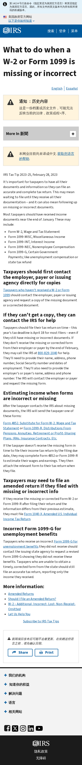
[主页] (12, 30)
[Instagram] (23, 727)
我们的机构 (17, 675)
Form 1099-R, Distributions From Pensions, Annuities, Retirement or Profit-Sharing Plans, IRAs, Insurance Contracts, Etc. (39, 433)
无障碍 (41, 758)
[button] (62, 31)
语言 (12, 702)
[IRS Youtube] (39, 727)
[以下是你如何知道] (41, 19)
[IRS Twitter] (15, 727)
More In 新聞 (17, 133)
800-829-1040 (47, 353)
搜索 (51, 31)
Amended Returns (21, 594)
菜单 (74, 31)
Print (49, 652)
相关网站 (15, 711)
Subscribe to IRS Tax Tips (41, 621)
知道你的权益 (19, 684)
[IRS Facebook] (7, 727)
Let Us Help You (19, 614)
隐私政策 (41, 751)
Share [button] (23, 652)
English (57, 88)
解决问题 (15, 693)
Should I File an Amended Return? (32, 599)
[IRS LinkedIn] (31, 727)
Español (72, 88)
